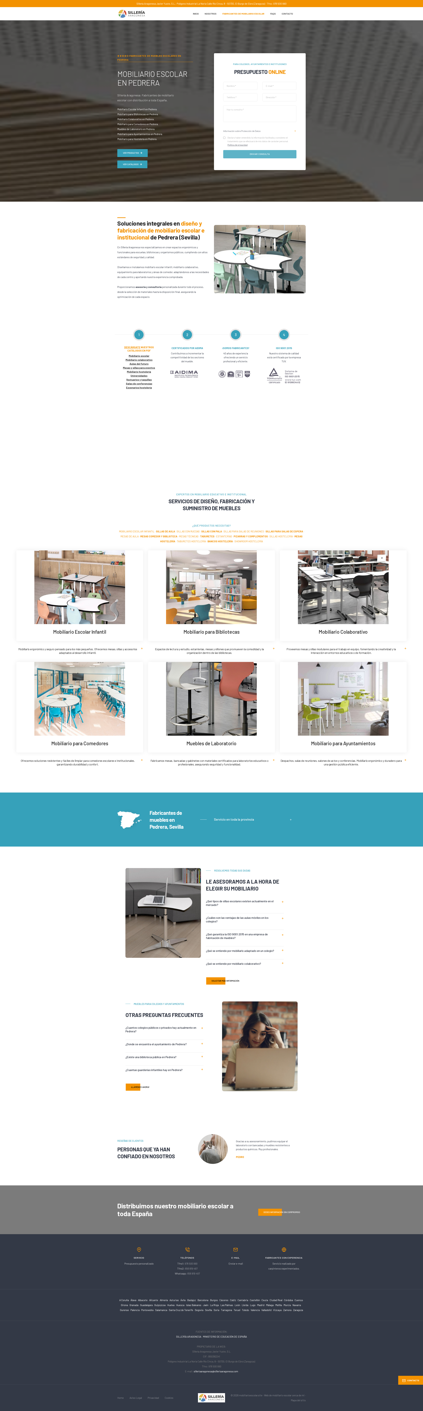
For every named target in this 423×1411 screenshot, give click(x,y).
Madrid (260, 1305)
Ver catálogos (131, 164)
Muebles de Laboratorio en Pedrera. (136, 129)
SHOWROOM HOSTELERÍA (248, 541)
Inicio (196, 13)
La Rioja (214, 1305)
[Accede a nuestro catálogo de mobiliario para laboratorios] (211, 698)
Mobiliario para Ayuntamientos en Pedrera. (140, 134)
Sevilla (208, 1310)
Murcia (287, 1305)
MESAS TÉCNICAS (188, 536)
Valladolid (266, 1310)
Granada (134, 1305)
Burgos (214, 1300)
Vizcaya (277, 1310)
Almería (164, 1300)
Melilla (278, 1305)
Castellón (255, 1300)
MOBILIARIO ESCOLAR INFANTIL (136, 531)
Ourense (124, 1310)
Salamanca (161, 1310)
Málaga (270, 1305)
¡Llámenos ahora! (140, 1087)
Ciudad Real (276, 1300)
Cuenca (299, 1300)
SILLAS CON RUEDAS (188, 531)
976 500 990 (191, 1263)
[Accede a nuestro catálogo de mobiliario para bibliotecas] (211, 586)
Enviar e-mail (236, 1263)
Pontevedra (147, 1310)
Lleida (245, 1305)
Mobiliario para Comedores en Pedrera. (137, 124)
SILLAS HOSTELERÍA (281, 536)
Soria (216, 1310)
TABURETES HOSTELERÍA (191, 541)
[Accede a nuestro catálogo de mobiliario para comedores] (79, 698)
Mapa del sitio (298, 1400)
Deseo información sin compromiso (282, 1212)
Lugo (252, 1305)
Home (120, 1397)
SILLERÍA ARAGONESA (188, 1336)
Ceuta (265, 1300)
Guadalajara (146, 1305)
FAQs (273, 13)
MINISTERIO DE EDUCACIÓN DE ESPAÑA (225, 1336)
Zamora (287, 1310)
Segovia (199, 1310)
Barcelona (202, 1300)
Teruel (237, 1310)
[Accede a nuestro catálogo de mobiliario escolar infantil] (79, 586)
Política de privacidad (238, 145)
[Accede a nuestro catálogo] (343, 586)
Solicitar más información (225, 980)
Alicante (153, 1300)
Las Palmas (226, 1305)
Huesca (180, 1305)
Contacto (287, 13)
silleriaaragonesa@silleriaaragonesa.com (216, 1371)
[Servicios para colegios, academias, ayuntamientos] (211, 1397)
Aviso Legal (136, 1397)
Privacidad (153, 1397)
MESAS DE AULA (129, 536)
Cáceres (223, 1300)
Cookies (169, 1397)
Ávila (183, 1300)
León (237, 1305)
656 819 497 (191, 1268)
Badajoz (191, 1300)
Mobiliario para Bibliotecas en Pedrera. (137, 114)
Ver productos (131, 153)
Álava (133, 1300)
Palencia (135, 1310)
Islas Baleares (193, 1305)
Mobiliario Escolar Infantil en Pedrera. (137, 109)
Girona (124, 1305)
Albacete (143, 1300)
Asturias (174, 1300)
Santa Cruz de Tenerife (181, 1310)
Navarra (296, 1305)
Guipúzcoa (160, 1305)
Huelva (170, 1305)
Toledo (245, 1310)
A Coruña (124, 1300)
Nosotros (210, 13)
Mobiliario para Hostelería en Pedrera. (137, 139)
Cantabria (243, 1300)
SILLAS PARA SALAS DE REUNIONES (244, 531)
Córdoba (288, 1300)
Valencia (255, 1310)
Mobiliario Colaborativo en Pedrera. (135, 119)
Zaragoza (298, 1310)
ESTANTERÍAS (224, 536)
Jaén (205, 1305)
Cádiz (233, 1300)
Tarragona (226, 1310)
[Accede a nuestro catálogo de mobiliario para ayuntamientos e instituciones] (343, 698)
